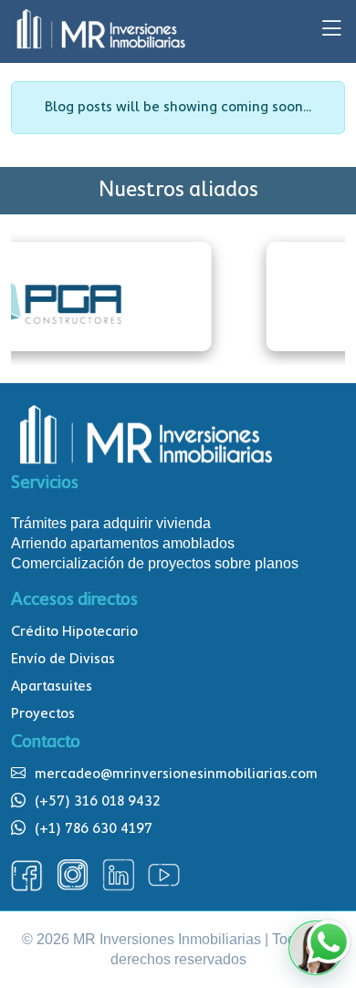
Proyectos (43, 714)
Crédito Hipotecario (74, 632)
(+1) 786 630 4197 (93, 829)
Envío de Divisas (63, 659)
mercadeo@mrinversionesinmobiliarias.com (176, 774)
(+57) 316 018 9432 (98, 802)
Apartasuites (51, 687)
